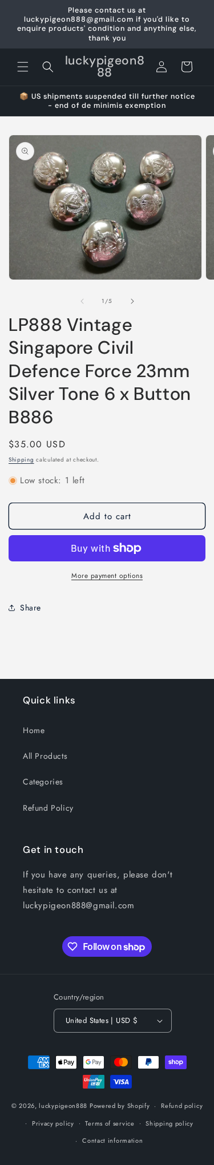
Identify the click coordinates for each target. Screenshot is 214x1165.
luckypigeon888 (63, 1105)
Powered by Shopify (120, 1105)
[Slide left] (82, 301)
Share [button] (30, 607)
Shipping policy (169, 1123)
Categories (43, 781)
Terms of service (109, 1123)
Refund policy (182, 1105)
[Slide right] (132, 301)
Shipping (21, 459)
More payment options (107, 576)
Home (34, 730)
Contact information (112, 1140)
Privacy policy (53, 1123)
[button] (22, 66)
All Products (45, 756)
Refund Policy (48, 808)
